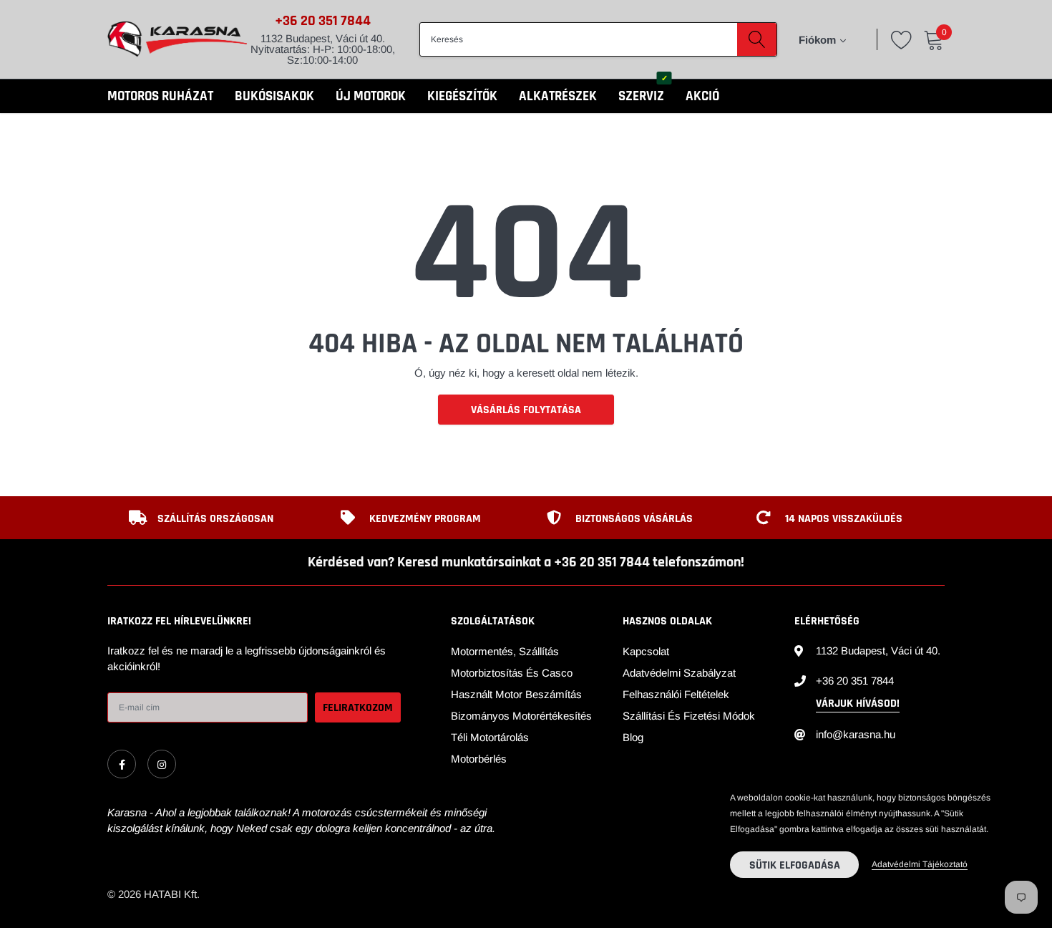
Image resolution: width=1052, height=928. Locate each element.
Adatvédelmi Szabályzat (679, 673)
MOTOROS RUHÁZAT (160, 96)
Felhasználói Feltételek (676, 694)
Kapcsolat (646, 651)
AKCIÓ (702, 96)
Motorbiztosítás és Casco (512, 673)
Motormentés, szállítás (505, 651)
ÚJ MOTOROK (371, 96)
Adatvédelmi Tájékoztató (920, 864)
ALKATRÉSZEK (558, 96)
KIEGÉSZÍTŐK (462, 96)
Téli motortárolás (490, 737)
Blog (633, 737)
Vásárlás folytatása (526, 409)
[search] (756, 39)
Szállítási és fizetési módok (689, 716)
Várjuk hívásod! (858, 703)
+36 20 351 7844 (323, 20)
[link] (121, 764)
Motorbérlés (479, 759)
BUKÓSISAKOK (274, 96)
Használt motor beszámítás (516, 694)
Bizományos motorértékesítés (521, 716)
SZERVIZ (641, 96)
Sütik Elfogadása (794, 865)
